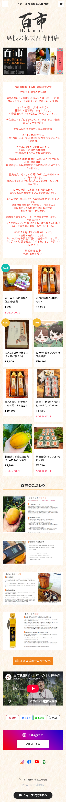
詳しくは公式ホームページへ (33, 661)
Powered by (29, 785)
